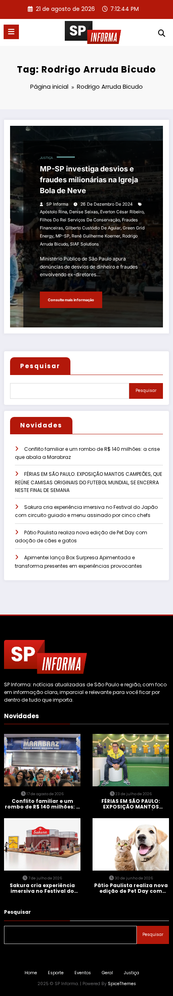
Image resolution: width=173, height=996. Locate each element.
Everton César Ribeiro (122, 212)
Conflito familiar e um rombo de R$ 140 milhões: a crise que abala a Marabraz (42, 804)
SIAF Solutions (84, 244)
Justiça (46, 158)
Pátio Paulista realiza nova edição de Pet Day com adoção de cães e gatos (131, 888)
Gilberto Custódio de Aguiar (93, 228)
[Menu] (11, 32)
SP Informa (57, 204)
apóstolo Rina (53, 212)
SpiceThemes (122, 984)
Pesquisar (40, 366)
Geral (107, 973)
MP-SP (63, 236)
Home (31, 973)
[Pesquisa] (161, 33)
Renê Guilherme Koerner (96, 236)
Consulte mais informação (71, 300)
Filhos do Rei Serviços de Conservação (80, 220)
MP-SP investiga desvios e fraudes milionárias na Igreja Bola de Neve (89, 180)
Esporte (56, 973)
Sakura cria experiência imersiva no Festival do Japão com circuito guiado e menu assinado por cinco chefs (42, 888)
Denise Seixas (83, 212)
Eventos (82, 973)
